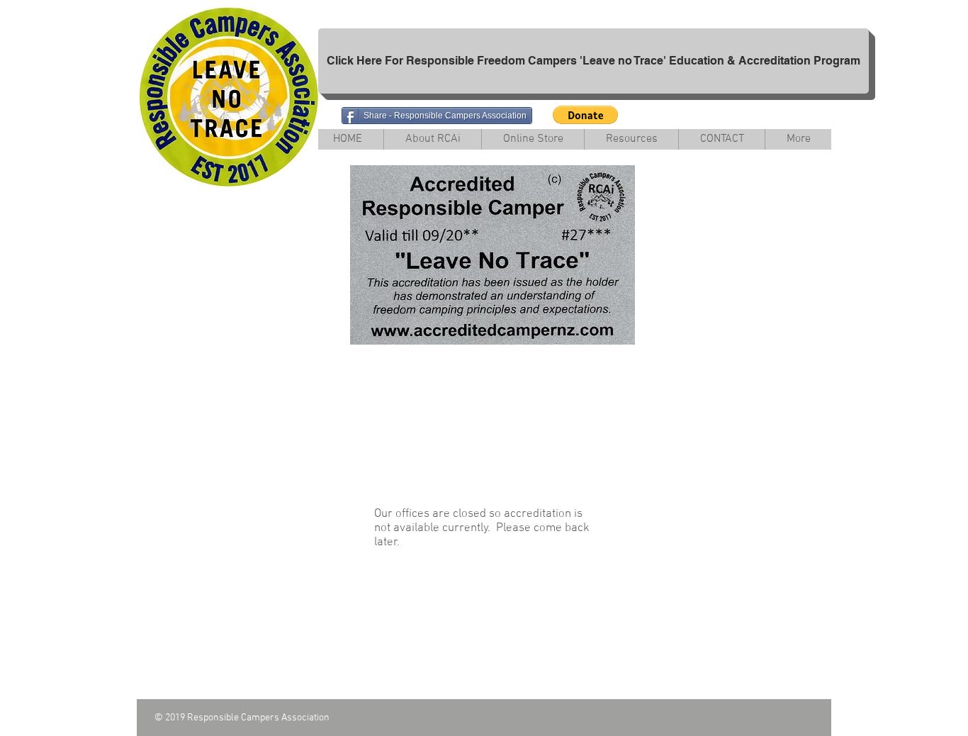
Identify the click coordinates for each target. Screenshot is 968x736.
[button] (585, 115)
